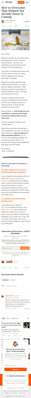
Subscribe (21, 2)
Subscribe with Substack (17, 376)
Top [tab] (3, 318)
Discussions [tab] (14, 318)
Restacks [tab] (12, 280)
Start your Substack (12, 393)
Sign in (27, 2)
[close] (26, 341)
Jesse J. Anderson (10, 20)
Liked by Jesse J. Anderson (13, 297)
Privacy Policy (21, 383)
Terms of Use (23, 252)
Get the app (22, 393)
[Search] (28, 318)
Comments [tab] (5, 280)
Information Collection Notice (18, 253)
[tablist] (8, 280)
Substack (8, 396)
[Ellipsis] (28, 295)
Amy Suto (4, 207)
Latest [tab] (8, 318)
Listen (27, 21)
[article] (15, 329)
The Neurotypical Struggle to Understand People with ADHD (11, 325)
